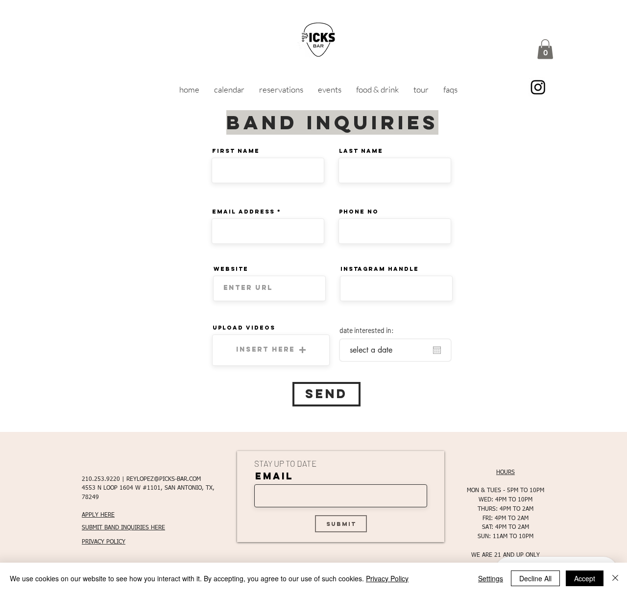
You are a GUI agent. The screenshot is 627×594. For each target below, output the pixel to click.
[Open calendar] (437, 350)
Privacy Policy (387, 578)
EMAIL (274, 476)
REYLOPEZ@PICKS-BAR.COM (163, 479)
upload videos (244, 327)
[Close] (615, 578)
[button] (545, 49)
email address (243, 211)
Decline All (535, 578)
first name (236, 150)
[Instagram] (538, 86)
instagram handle (379, 268)
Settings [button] (490, 578)
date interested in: (366, 330)
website (231, 268)
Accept (584, 578)
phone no (359, 211)
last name (361, 150)
